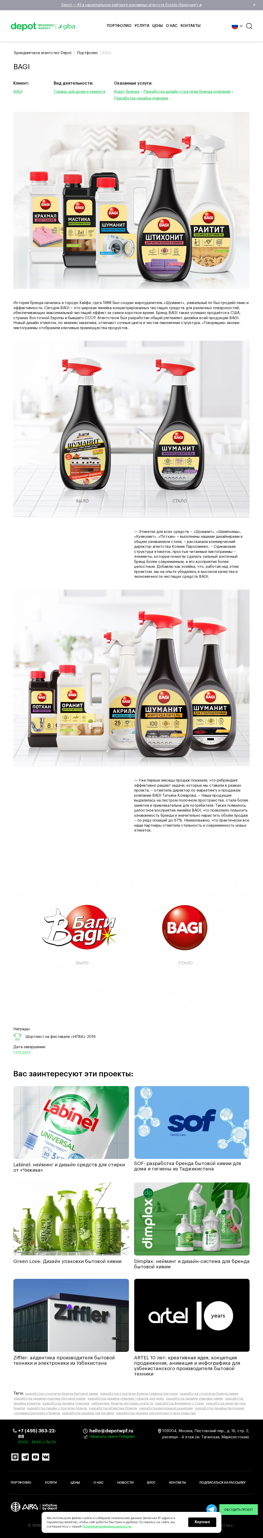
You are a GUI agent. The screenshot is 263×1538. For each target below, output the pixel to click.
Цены (157, 26)
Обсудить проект (238, 1509)
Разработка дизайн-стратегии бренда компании (187, 92)
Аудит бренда (126, 92)
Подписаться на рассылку (223, 1482)
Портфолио (119, 26)
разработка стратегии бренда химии (209, 1393)
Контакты (191, 26)
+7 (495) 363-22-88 (37, 1434)
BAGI (17, 92)
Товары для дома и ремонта (79, 92)
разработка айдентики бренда (113, 1408)
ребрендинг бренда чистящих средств (122, 1403)
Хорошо (202, 1522)
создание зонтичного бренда (37, 1413)
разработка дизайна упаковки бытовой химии (50, 1398)
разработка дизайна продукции (219, 1408)
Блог (151, 1482)
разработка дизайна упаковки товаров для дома (126, 1398)
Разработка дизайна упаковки (141, 98)
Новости (125, 1482)
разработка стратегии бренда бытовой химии (61, 1393)
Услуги (142, 26)
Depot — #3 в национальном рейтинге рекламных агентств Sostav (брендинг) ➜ (158, 5)
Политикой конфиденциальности (106, 1526)
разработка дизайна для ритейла (88, 1413)
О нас (171, 26)
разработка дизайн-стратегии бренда (57, 1408)
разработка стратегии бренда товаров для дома (139, 1393)
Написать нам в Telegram (112, 1437)
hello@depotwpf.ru (93, 1431)
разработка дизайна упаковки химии (194, 1398)
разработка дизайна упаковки (66, 1403)
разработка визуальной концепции (166, 1408)
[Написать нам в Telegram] (211, 1509)
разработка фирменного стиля (179, 1403)
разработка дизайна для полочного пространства (156, 1413)
